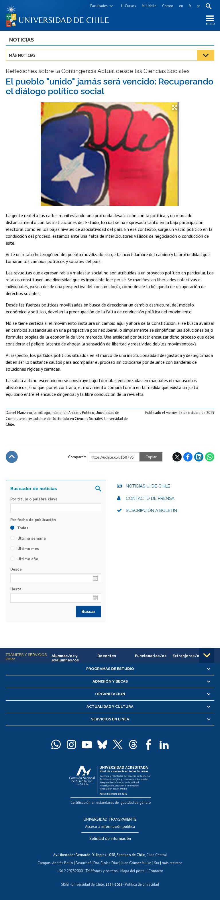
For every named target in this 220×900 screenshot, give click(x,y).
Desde (16, 569)
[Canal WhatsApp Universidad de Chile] (56, 744)
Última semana (31, 538)
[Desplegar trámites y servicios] (206, 655)
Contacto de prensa (150, 498)
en (181, 5)
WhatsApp (209, 456)
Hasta (15, 589)
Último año (27, 558)
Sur (156, 862)
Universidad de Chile (87, 884)
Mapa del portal (133, 870)
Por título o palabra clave (34, 499)
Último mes (27, 548)
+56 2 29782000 (70, 870)
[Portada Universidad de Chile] (58, 15)
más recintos (172, 862)
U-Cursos (128, 5)
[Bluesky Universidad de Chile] (102, 744)
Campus (44, 862)
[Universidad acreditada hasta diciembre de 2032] (110, 779)
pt (198, 5)
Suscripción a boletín (151, 510)
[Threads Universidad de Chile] (133, 744)
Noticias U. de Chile (148, 486)
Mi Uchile (149, 5)
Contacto (155, 870)
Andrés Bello (62, 862)
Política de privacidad (142, 884)
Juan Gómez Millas (136, 862)
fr (190, 5)
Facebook (187, 456)
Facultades (99, 5)
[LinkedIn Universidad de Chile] (164, 744)
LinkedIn (198, 456)
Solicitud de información (110, 838)
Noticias (21, 40)
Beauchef (83, 862)
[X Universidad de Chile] (118, 744)
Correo (167, 5)
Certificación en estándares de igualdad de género (110, 802)
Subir (12, 457)
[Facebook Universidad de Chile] (149, 744)
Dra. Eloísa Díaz (106, 862)
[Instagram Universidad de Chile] (71, 744)
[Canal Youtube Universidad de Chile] (87, 744)
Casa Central (156, 854)
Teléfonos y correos (101, 870)
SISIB (65, 884)
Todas (22, 527)
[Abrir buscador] (208, 6)
